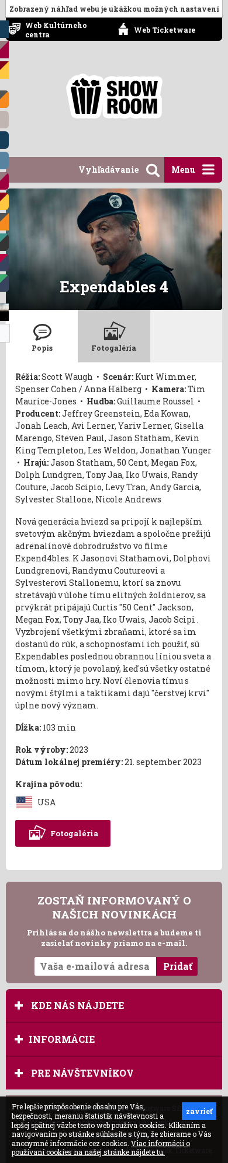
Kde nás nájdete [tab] (76, 1005)
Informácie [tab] (62, 1039)
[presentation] (42, 336)
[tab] (42, 336)
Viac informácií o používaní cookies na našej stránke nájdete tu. (101, 1147)
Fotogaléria (74, 833)
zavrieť (199, 1111)
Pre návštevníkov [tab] (81, 1073)
